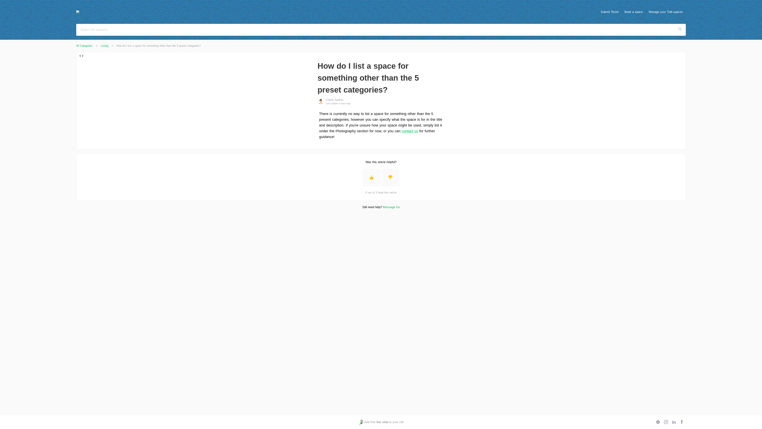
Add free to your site (384, 422)
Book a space (633, 12)
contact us (410, 131)
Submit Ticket (610, 12)
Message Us (391, 207)
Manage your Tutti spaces (666, 12)
